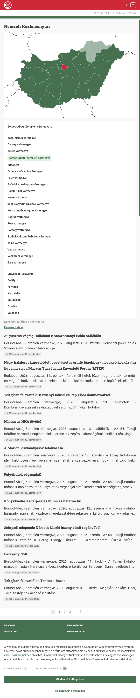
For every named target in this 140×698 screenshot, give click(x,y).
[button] (126, 5)
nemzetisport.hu (76, 631)
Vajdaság (13, 313)
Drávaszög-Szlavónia (20, 273)
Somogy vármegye (19, 230)
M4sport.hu (10, 631)
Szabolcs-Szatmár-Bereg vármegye (29, 236)
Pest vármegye (17, 223)
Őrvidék (12, 306)
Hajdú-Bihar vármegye (21, 191)
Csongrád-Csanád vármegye (25, 171)
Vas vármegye (16, 249)
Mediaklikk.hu (75, 625)
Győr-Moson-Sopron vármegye (27, 184)
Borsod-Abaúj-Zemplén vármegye (29, 158)
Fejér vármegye (17, 178)
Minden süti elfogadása (70, 679)
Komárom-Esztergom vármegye (27, 210)
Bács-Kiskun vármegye (22, 138)
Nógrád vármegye (19, 217)
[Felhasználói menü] (133, 5)
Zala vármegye (17, 262)
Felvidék (13, 286)
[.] (8, 5)
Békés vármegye (18, 151)
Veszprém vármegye (20, 256)
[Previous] (53, 612)
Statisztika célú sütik (47, 668)
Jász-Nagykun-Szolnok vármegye (28, 204)
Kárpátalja (14, 293)
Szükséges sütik (13, 668)
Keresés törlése (13, 327)
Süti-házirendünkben (18, 655)
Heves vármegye (18, 197)
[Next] (87, 612)
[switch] (27, 668)
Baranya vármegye (19, 144)
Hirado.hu (9, 625)
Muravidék (14, 299)
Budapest (13, 165)
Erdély (11, 280)
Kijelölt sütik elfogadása (70, 690)
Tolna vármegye (17, 243)
